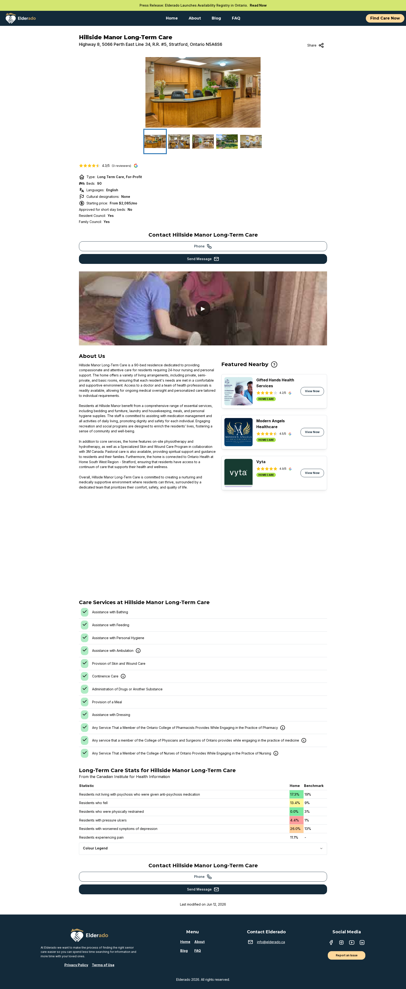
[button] (203, 92)
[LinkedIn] (362, 943)
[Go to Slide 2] (179, 141)
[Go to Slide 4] (227, 141)
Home (185, 942)
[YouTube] (351, 943)
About (199, 942)
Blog (184, 951)
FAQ (197, 951)
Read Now (258, 5)
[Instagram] (341, 943)
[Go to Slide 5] (251, 141)
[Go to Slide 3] (203, 141)
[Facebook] (331, 943)
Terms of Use (103, 965)
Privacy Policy (76, 965)
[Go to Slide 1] (155, 141)
